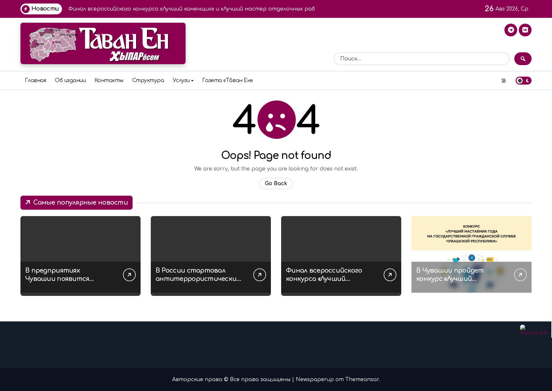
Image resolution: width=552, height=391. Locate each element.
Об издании (70, 80)
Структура (148, 80)
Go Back (276, 183)
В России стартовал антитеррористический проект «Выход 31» (198, 279)
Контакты (109, 80)
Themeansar (362, 379)
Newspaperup (315, 379)
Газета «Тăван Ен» (227, 80)
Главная (35, 80)
